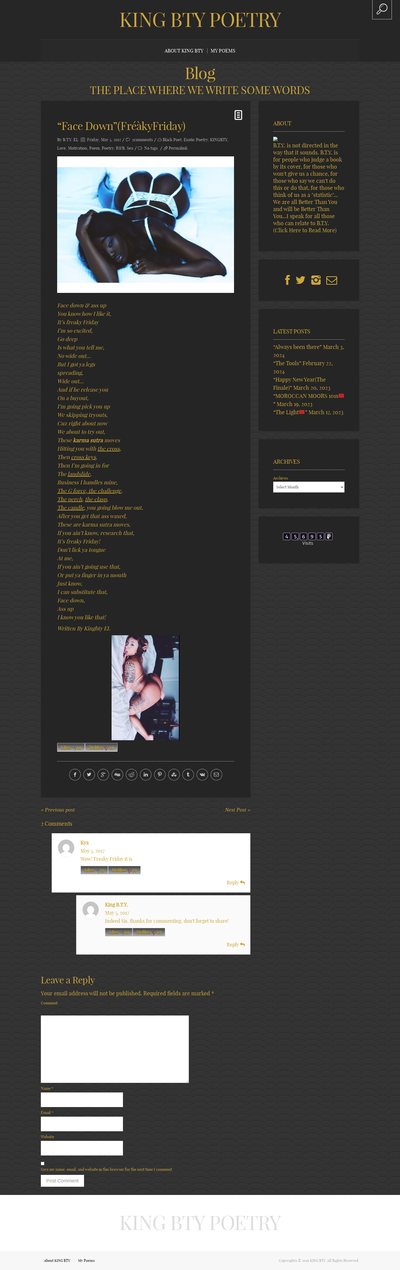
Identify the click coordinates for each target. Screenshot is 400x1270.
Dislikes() (101, 747)
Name (47, 1088)
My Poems (223, 51)
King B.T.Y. (116, 905)
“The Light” (290, 412)
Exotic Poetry (196, 139)
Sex (130, 148)
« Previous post (58, 810)
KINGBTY (218, 139)
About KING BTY (184, 51)
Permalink (178, 148)
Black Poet (172, 139)
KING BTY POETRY (200, 19)
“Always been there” (297, 346)
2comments (142, 139)
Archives (280, 478)
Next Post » (237, 810)
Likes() (71, 747)
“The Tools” (287, 363)
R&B (120, 148)
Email (47, 1112)
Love (61, 148)
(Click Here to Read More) (305, 230)
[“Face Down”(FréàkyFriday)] (145, 224)
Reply (233, 882)
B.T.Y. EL (70, 139)
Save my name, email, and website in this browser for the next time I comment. (107, 1169)
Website (47, 1136)
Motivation (77, 148)
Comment (49, 1002)
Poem (94, 148)
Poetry (108, 148)
